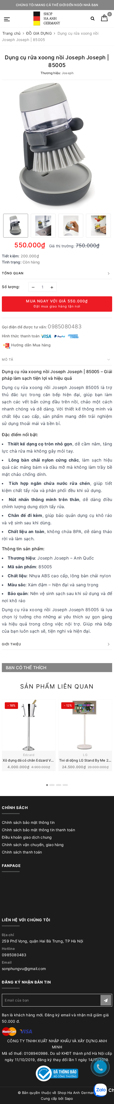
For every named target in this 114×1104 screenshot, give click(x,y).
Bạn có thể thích (26, 667)
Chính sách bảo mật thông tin (28, 822)
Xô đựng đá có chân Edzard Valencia (32, 760)
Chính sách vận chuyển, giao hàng (33, 844)
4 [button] (65, 785)
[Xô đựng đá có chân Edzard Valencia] (28, 725)
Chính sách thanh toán (22, 852)
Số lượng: (11, 286)
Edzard (29, 755)
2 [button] (52, 785)
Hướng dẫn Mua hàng (30, 345)
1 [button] (47, 785)
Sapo (69, 1098)
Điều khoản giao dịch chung (27, 837)
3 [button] (58, 785)
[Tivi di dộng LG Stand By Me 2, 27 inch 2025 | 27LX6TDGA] (85, 725)
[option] (57, 146)
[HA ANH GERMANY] (47, 18)
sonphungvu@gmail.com (24, 968)
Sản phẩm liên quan (57, 686)
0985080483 (65, 326)
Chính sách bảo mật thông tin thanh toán (38, 830)
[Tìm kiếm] (92, 19)
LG (85, 755)
